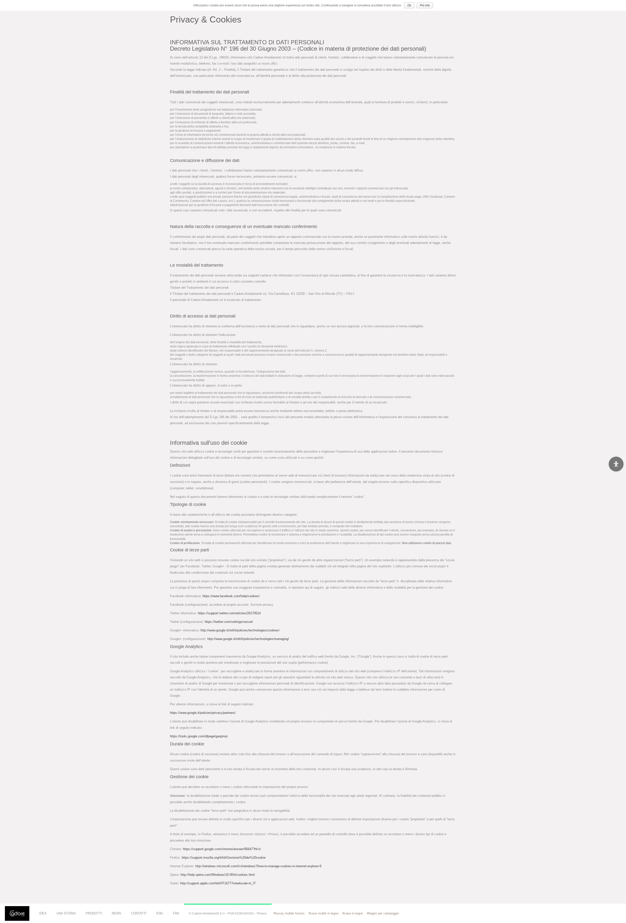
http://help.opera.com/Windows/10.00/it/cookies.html (217, 875)
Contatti (138, 913)
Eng (159, 913)
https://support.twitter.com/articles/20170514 (229, 613)
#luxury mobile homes (289, 913)
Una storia (66, 913)
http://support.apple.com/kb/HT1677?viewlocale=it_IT (218, 883)
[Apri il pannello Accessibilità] (616, 463)
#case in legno (352, 913)
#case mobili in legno (323, 913)
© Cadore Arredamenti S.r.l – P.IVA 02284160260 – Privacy (228, 913)
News (116, 913)
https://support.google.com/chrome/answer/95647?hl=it (222, 849)
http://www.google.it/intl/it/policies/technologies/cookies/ (240, 630)
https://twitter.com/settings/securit (229, 622)
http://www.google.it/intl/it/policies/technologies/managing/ (248, 639)
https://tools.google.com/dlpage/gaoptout (199, 736)
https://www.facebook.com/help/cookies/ (231, 596)
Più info (425, 5)
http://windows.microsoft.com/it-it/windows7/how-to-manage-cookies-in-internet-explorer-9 (258, 866)
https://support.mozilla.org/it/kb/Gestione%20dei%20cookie (224, 857)
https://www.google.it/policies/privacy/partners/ (203, 713)
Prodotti (94, 913)
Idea (43, 913)
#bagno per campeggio (383, 913)
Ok (409, 5)
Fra (176, 913)
